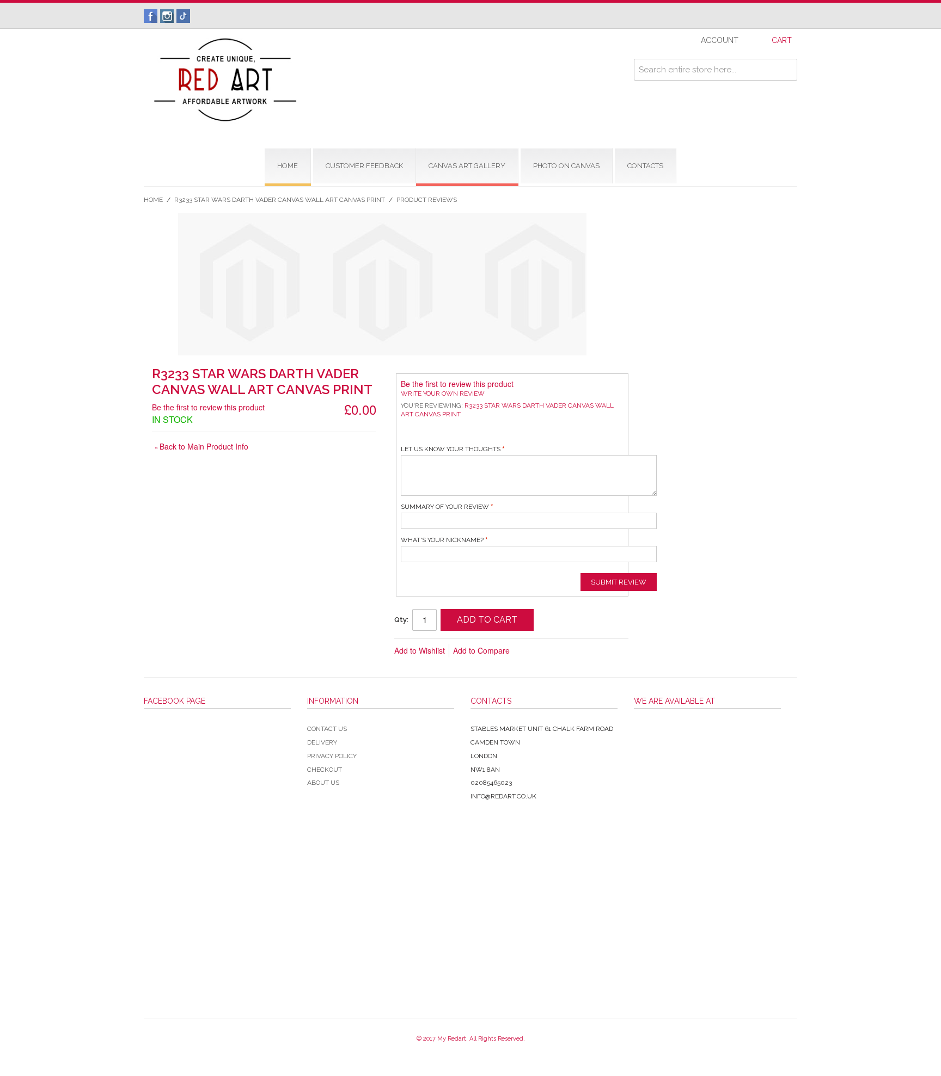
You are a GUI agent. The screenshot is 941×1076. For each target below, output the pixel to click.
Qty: (401, 620)
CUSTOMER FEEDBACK (364, 166)
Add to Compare (481, 650)
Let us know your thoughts (450, 449)
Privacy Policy (332, 756)
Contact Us (327, 729)
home (287, 166)
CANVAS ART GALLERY (467, 166)
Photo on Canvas (566, 166)
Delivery (322, 742)
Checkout (324, 769)
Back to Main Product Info (201, 446)
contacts (645, 166)
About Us (323, 782)
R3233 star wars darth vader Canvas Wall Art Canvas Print (279, 200)
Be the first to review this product (208, 407)
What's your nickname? (442, 540)
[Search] (786, 70)
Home (153, 200)
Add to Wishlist (419, 650)
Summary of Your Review (445, 507)
